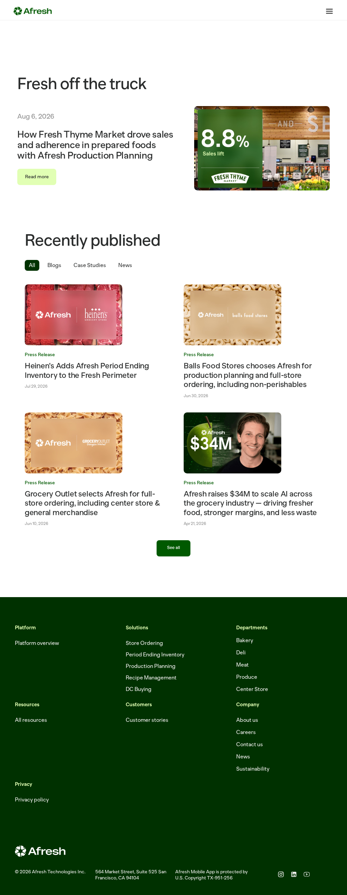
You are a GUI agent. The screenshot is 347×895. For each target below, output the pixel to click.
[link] (94, 336)
